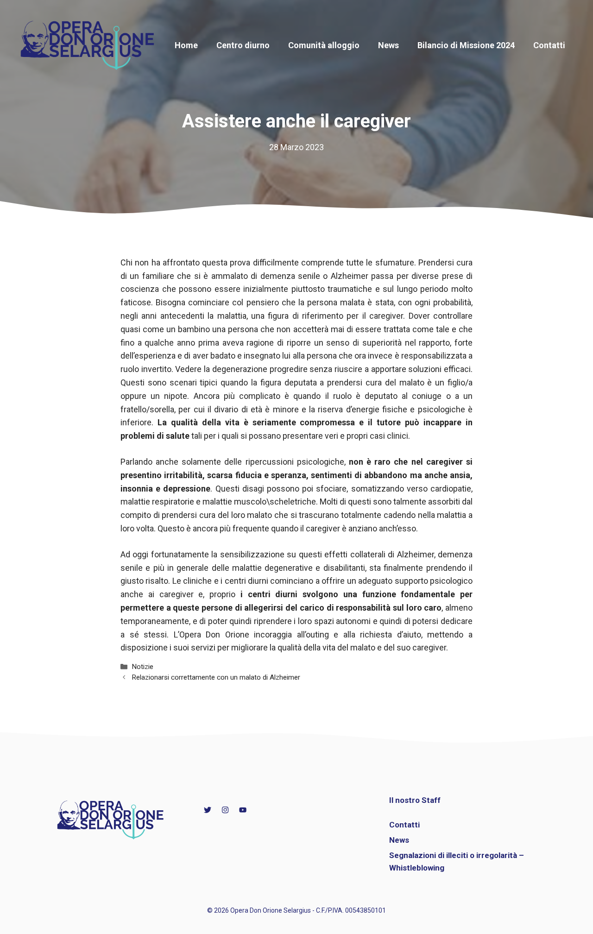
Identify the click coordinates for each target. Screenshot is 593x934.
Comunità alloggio (324, 45)
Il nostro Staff (415, 800)
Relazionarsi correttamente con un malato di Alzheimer (216, 677)
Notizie (142, 667)
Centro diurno (243, 45)
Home (186, 45)
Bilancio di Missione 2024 (466, 45)
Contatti (549, 45)
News (388, 45)
